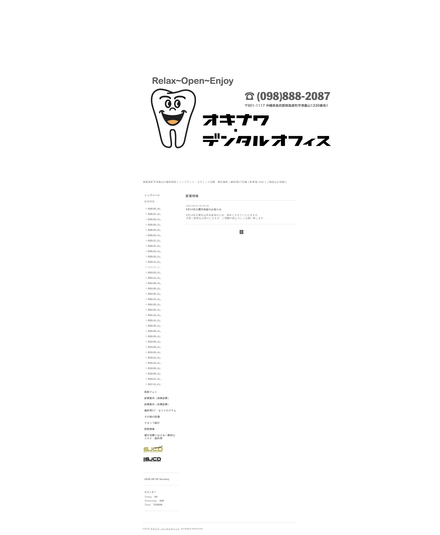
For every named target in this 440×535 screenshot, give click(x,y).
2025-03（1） (154, 251)
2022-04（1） (154, 310)
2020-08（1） (154, 331)
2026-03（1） (154, 235)
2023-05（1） (154, 294)
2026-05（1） (154, 224)
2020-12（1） (154, 320)
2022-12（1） (154, 299)
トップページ (152, 195)
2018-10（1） (154, 363)
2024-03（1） (154, 272)
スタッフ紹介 (152, 422)
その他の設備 (152, 416)
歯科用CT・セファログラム (160, 410)
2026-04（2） (154, 230)
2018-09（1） (154, 368)
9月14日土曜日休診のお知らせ (204, 209)
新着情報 (149, 201)
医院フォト (150, 392)
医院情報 (149, 429)
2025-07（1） (154, 246)
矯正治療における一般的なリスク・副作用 (159, 437)
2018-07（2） (154, 379)
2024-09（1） (154, 267)
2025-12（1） (154, 240)
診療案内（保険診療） (157, 398)
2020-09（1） (154, 325)
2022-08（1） (154, 304)
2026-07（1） (154, 214)
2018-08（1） (154, 373)
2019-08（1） (154, 347)
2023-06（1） (154, 288)
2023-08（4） (154, 283)
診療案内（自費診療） (157, 404)
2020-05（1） (154, 336)
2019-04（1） (154, 352)
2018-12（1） (154, 357)
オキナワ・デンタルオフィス (165, 529)
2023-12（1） (154, 278)
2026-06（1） (154, 219)
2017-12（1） (154, 384)
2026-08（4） (154, 208)
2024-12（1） (154, 262)
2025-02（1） (154, 256)
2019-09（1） (154, 341)
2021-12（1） (154, 315)
